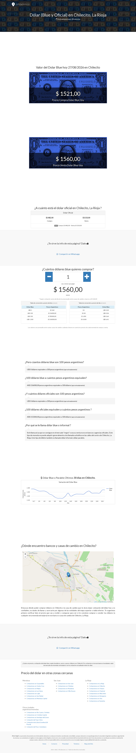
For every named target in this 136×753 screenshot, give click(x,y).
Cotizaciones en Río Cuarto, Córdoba (37, 712)
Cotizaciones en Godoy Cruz (35, 686)
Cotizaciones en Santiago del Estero (37, 717)
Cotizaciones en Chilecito (97, 686)
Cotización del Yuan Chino (34, 720)
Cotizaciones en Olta (95, 698)
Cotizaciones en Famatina (97, 701)
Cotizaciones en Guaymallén (35, 683)
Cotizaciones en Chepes (96, 688)
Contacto (54, 744)
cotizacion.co (22, 4)
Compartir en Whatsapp (69, 254)
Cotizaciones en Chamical (97, 691)
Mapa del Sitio (88, 744)
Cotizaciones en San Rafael (34, 696)
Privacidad (65, 744)
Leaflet (95, 602)
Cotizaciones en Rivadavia (66, 688)
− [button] (25, 557)
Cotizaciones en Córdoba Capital (36, 715)
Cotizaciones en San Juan (65, 683)
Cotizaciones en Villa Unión (97, 693)
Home (44, 744)
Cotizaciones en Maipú (33, 688)
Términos (76, 744)
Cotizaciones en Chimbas (65, 686)
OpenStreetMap (103, 602)
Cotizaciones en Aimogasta (97, 696)
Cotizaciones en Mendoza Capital (36, 698)
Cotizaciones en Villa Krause (66, 691)
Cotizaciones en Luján (33, 693)
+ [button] (25, 554)
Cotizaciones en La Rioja (96, 683)
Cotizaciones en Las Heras (34, 691)
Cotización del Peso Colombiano (36, 727)
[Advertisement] (68, 48)
